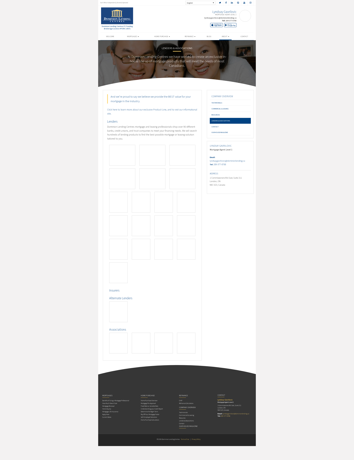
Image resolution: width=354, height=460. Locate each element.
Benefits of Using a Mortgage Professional (115, 400)
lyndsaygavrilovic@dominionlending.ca (220, 18)
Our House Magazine (219, 132)
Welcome (110, 36)
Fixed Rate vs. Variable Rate (149, 406)
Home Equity (106, 409)
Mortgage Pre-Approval (148, 403)
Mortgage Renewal (108, 406)
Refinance (189, 36)
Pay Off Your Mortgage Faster (150, 414)
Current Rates (106, 417)
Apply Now (105, 414)
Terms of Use (185, 439)
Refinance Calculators (186, 403)
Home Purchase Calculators (150, 420)
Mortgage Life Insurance (110, 412)
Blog (209, 36)
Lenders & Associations (220, 121)
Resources (215, 115)
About (225, 36)
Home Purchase (161, 36)
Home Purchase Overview (149, 400)
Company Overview (222, 96)
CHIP (180, 400)
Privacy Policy (196, 439)
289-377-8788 (231, 20)
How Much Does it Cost (109, 403)
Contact (244, 36)
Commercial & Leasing (220, 109)
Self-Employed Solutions (149, 417)
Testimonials (216, 103)
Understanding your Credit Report (152, 409)
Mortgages (132, 36)
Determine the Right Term (149, 412)
